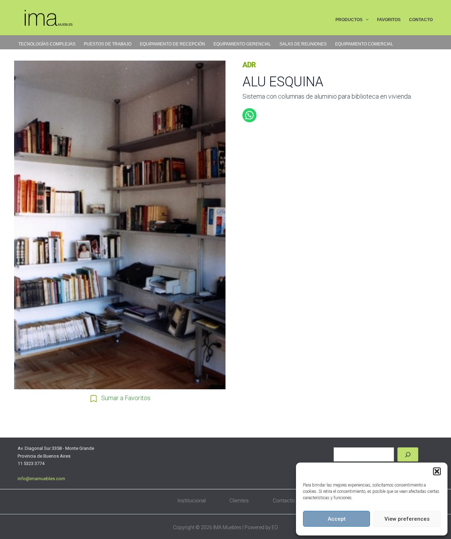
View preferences (407, 519)
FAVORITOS (389, 19)
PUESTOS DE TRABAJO (107, 44)
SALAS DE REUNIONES (303, 44)
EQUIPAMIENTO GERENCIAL (242, 44)
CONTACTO (421, 19)
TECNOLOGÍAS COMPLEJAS (46, 44)
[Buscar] (407, 454)
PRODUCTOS (349, 19)
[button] (436, 471)
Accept (337, 519)
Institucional (192, 500)
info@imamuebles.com (41, 478)
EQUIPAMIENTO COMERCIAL (364, 44)
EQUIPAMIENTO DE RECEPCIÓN (172, 44)
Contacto (284, 500)
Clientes (239, 500)
